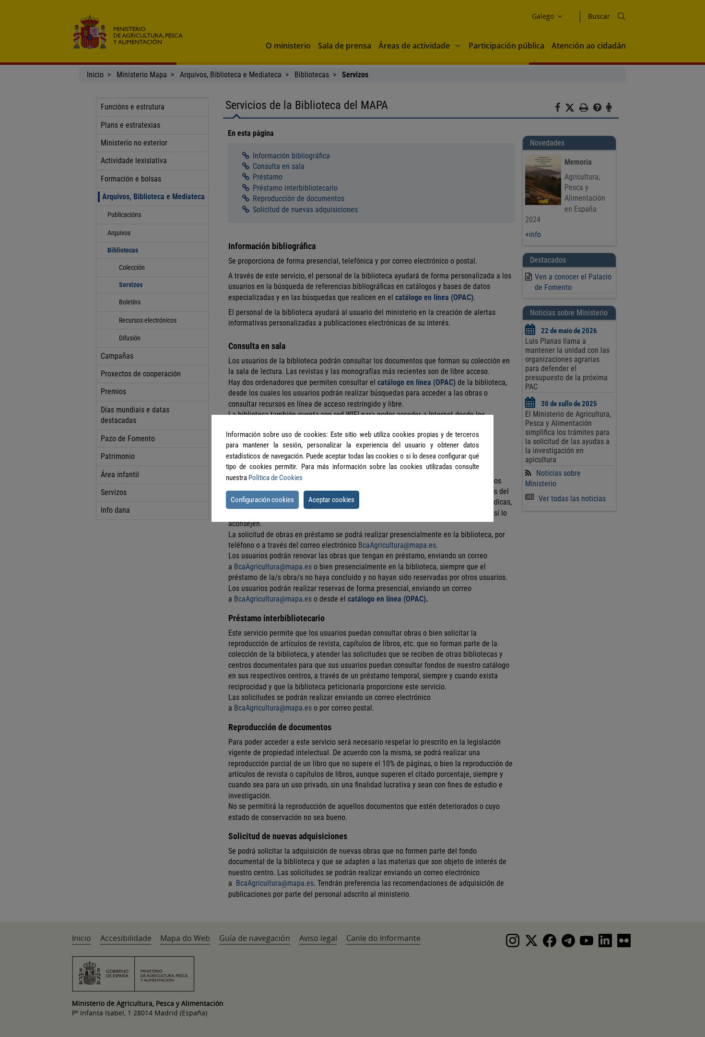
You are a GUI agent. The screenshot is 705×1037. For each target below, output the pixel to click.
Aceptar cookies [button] (331, 499)
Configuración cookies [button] (262, 499)
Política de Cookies (275, 477)
